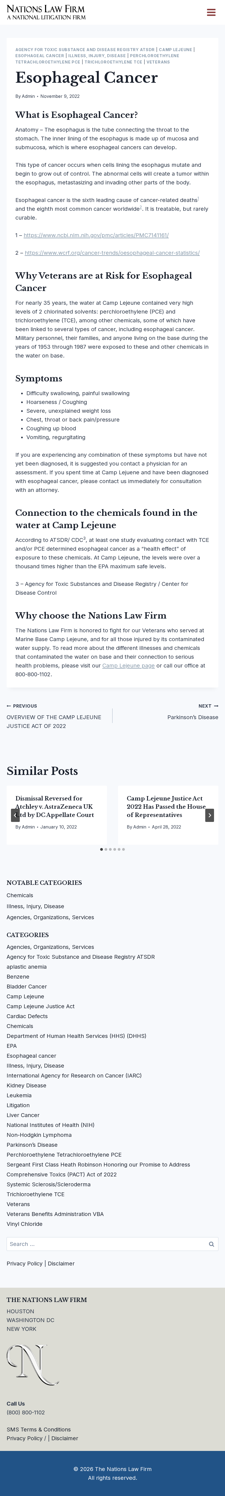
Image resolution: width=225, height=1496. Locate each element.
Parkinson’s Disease (192, 712)
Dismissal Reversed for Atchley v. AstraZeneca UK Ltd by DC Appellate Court (54, 806)
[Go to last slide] (15, 815)
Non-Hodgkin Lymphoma (39, 1135)
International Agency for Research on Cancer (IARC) (74, 1075)
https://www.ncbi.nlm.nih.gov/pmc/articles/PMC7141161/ (96, 235)
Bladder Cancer (27, 986)
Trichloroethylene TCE (113, 62)
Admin (28, 96)
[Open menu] (211, 12)
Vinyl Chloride (25, 1224)
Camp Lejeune (175, 49)
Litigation (18, 1105)
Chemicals (20, 895)
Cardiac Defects (27, 1016)
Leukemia (19, 1095)
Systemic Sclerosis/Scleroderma (49, 1184)
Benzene (18, 976)
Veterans (158, 62)
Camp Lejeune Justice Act (41, 1006)
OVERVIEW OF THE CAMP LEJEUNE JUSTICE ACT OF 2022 (54, 716)
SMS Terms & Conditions (39, 1429)
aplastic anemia (27, 966)
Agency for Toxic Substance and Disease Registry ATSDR (85, 49)
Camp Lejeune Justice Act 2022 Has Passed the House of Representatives (166, 806)
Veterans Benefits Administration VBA (55, 1214)
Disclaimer (61, 1263)
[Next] (209, 815)
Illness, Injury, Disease (97, 55)
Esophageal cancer (39, 55)
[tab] (101, 849)
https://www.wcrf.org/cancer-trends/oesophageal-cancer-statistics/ (112, 253)
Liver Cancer (23, 1115)
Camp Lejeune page (128, 665)
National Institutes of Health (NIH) (51, 1125)
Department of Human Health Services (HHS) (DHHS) (77, 1036)
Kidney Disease (26, 1085)
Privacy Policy (25, 1263)
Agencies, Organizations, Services (50, 917)
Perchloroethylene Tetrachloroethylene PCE (64, 1154)
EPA (12, 1046)
